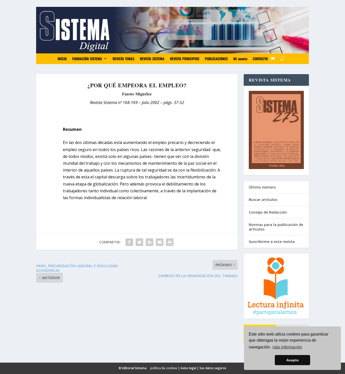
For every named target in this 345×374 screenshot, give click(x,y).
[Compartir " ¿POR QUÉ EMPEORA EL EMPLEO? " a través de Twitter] (139, 242)
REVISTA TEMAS (123, 58)
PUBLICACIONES (216, 58)
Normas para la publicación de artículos (276, 227)
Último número (262, 187)
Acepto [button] (292, 360)
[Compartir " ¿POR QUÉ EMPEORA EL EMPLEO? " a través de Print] (170, 242)
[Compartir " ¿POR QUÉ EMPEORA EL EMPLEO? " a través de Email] (160, 242)
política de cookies (163, 368)
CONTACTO (260, 58)
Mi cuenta (240, 58)
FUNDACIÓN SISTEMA (87, 58)
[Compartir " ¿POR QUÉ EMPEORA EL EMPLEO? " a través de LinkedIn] (149, 242)
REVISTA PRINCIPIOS (184, 58)
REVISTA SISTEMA (152, 58)
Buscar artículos (263, 199)
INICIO (62, 58)
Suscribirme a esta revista (272, 241)
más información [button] (287, 347)
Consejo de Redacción (268, 212)
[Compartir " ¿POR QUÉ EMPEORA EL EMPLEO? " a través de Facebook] (129, 242)
